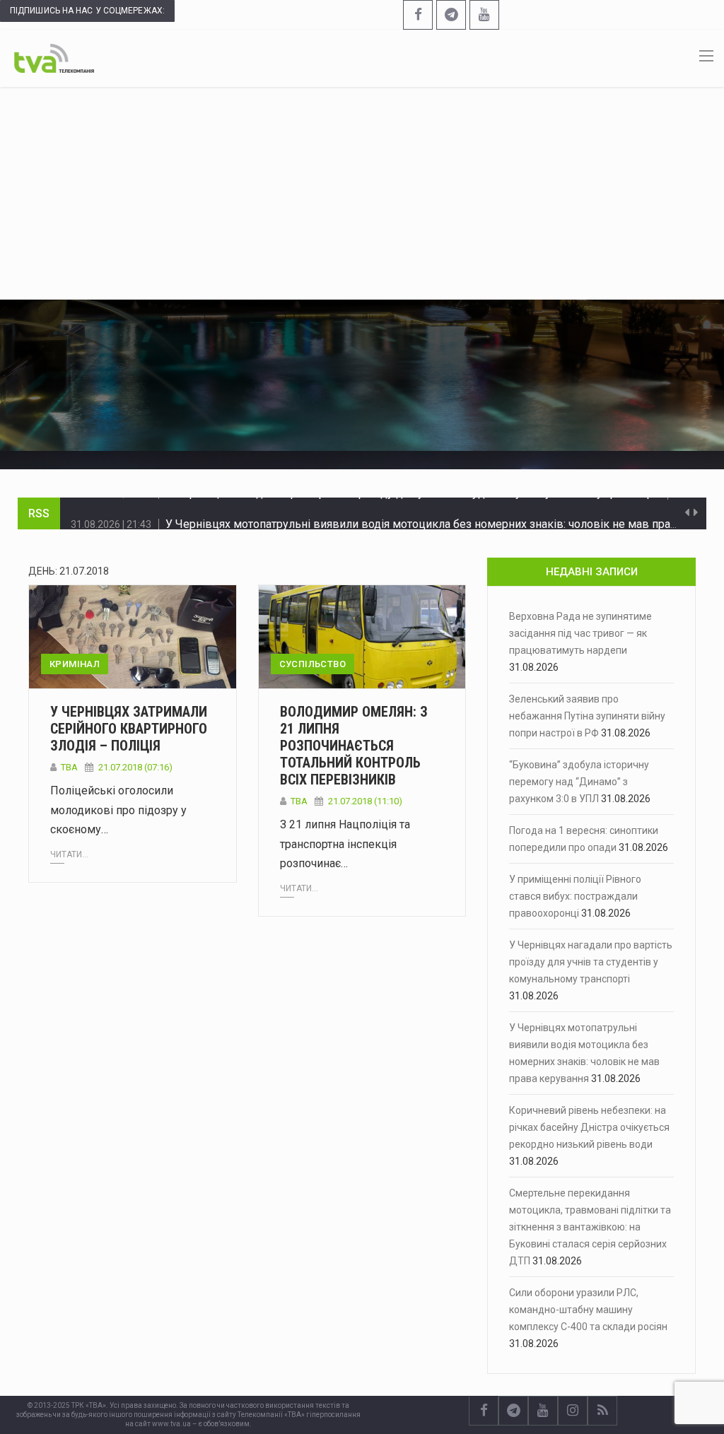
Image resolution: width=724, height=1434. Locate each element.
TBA (69, 767)
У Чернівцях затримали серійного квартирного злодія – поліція (128, 728)
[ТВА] (54, 57)
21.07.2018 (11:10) (365, 801)
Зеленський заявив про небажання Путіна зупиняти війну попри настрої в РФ (587, 716)
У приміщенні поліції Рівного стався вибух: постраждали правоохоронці (575, 896)
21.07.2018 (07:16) (135, 767)
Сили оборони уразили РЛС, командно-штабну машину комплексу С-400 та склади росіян (588, 1309)
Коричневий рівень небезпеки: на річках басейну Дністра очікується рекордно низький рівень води (589, 1127)
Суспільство (312, 664)
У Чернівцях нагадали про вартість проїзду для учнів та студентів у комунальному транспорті (590, 962)
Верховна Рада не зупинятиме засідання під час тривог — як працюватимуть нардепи (580, 633)
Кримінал (74, 664)
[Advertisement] (362, 193)
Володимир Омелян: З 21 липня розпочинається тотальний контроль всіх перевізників (354, 745)
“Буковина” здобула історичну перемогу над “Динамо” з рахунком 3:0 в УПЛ (579, 781)
